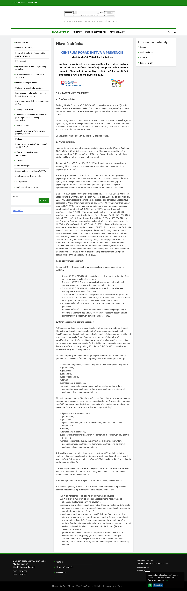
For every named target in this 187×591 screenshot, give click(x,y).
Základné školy (146, 63)
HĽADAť (44, 200)
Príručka (143, 57)
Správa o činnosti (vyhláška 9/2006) (30, 171)
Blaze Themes (118, 586)
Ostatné (143, 47)
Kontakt (77, 32)
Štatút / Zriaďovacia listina (26, 187)
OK (150, 585)
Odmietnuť (158, 585)
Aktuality (19, 160)
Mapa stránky (117, 32)
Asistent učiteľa (22, 125)
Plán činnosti (20, 61)
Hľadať (16, 196)
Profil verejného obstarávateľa (28, 176)
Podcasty (19, 139)
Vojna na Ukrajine (22, 166)
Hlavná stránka (60, 32)
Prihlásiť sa (18, 210)
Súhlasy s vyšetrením (24, 109)
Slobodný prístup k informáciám (28, 88)
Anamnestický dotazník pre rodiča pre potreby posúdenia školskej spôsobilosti (31, 118)
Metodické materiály (95, 32)
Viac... (168, 580)
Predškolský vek (147, 52)
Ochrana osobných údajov (26, 82)
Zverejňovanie (21, 182)
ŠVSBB (147, 571)
